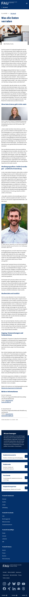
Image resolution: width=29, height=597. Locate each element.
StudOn (4, 502)
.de (10, 402)
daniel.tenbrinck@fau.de (7, 415)
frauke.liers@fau (5, 402)
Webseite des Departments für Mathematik (11, 388)
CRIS (3, 516)
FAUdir (3, 533)
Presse (3, 553)
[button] (14, 456)
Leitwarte (4, 539)
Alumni (4, 550)
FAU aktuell (13, 13)
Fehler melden (6, 578)
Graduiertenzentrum (7, 524)
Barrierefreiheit (13, 575)
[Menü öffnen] (26, 3)
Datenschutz (6, 575)
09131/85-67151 (9, 400)
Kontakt (5, 572)
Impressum (18, 572)
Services (13, 595)
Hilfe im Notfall (11, 572)
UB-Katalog (5, 507)
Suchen (23, 595)
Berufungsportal (6, 519)
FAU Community (6, 559)
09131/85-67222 (9, 414)
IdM (3, 541)
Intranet (4, 536)
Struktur (3, 595)
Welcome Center (6, 522)
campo (3, 505)
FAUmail (4, 499)
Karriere (4, 556)
